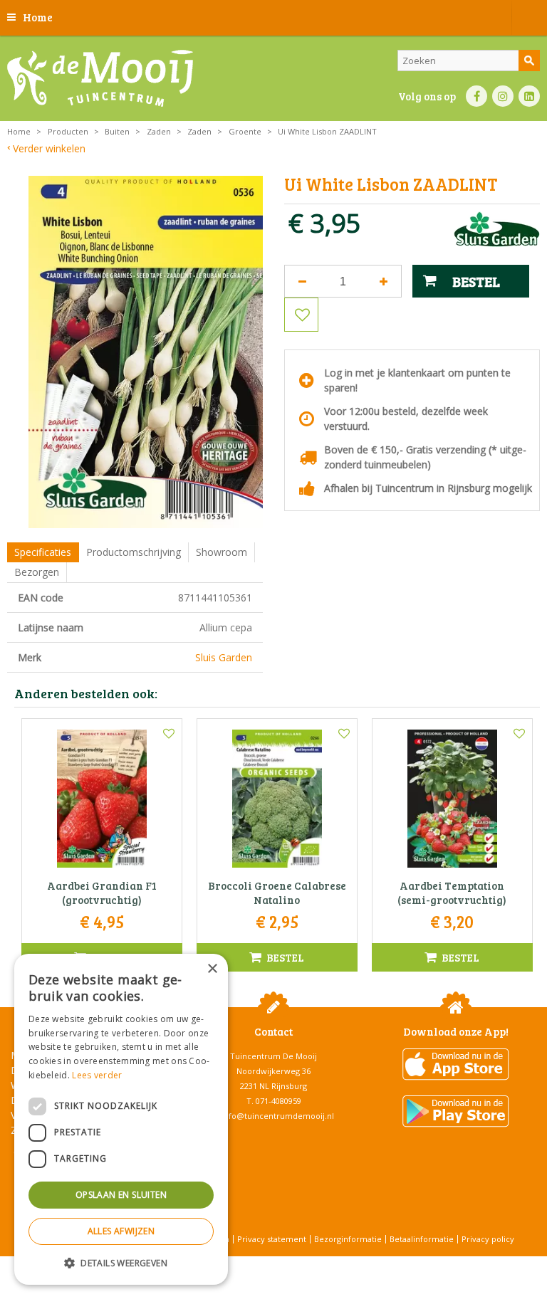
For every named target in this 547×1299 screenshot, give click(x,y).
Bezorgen (36, 572)
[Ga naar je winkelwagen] (529, 18)
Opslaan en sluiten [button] (121, 1195)
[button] (121, 1262)
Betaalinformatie (422, 1239)
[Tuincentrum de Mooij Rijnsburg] (100, 78)
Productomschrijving (133, 552)
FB (476, 96)
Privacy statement (271, 1239)
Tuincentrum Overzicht (309, 1263)
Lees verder (97, 1075)
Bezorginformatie (348, 1239)
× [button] (212, 969)
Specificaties (42, 552)
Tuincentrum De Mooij (273, 1056)
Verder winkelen (49, 148)
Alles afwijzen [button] (121, 1231)
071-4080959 (278, 1100)
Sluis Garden (223, 657)
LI (529, 96)
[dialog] (121, 1119)
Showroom (221, 552)
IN (503, 96)
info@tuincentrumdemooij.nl (278, 1115)
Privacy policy (488, 1239)
